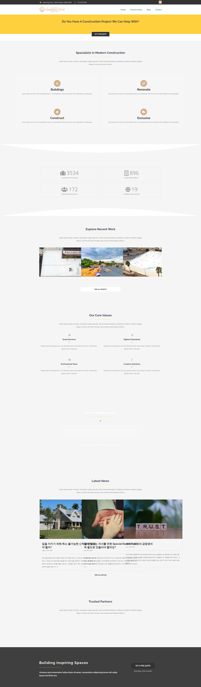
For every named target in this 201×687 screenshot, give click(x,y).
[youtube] (160, 2)
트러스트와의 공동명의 (139, 543)
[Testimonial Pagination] (98, 450)
